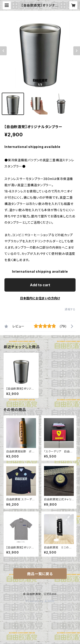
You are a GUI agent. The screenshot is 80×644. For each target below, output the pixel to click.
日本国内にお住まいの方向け (40, 298)
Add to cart (40, 285)
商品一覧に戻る (40, 574)
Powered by (35, 601)
